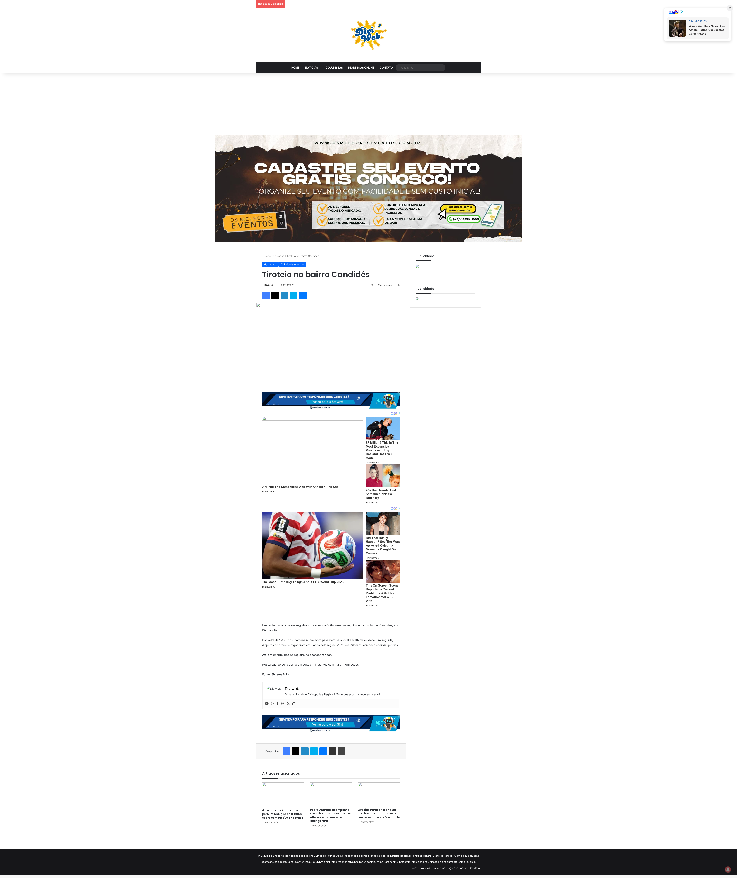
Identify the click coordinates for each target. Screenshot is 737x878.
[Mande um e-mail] (275, 285)
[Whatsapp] (272, 704)
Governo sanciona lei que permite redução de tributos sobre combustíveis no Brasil (282, 814)
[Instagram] (283, 704)
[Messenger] (303, 295)
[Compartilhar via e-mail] (332, 751)
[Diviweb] (368, 35)
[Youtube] (267, 704)
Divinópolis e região (292, 264)
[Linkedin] (284, 295)
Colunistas (334, 67)
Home (295, 67)
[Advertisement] (368, 104)
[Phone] (293, 704)
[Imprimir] (341, 751)
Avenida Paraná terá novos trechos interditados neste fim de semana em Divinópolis (379, 813)
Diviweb (268, 285)
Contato (386, 67)
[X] (275, 295)
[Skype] (293, 295)
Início (267, 255)
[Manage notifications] (728, 869)
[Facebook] (266, 295)
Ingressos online (361, 67)
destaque (278, 255)
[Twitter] (288, 704)
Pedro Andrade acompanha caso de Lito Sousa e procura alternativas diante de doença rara (330, 815)
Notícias (311, 67)
